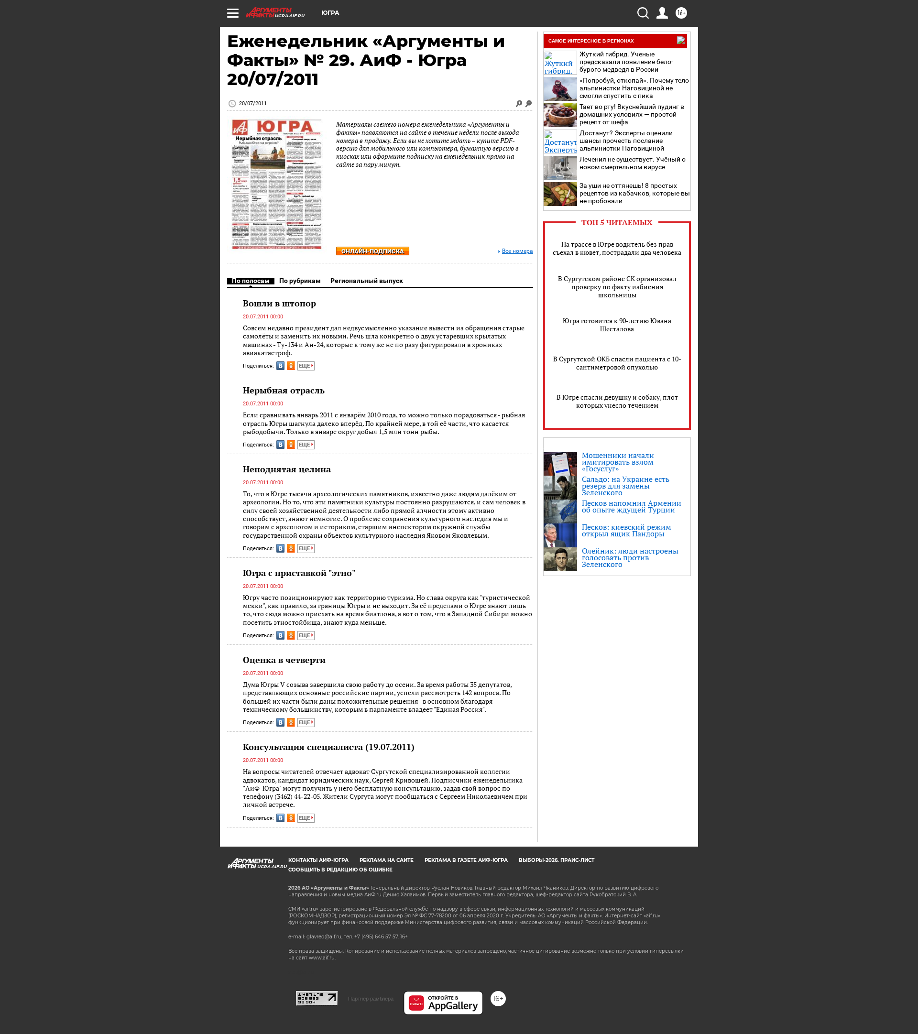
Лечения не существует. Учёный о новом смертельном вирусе (632, 163)
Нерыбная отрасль (284, 390)
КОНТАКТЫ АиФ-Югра (318, 860)
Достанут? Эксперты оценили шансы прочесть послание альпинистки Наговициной (626, 140)
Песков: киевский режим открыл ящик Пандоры (626, 530)
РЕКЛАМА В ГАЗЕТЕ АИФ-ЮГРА (466, 860)
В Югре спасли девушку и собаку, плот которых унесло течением (617, 401)
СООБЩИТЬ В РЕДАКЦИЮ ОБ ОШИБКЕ (340, 870)
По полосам (251, 280)
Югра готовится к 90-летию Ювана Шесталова (617, 324)
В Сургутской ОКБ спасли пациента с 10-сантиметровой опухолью (617, 363)
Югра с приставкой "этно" (299, 572)
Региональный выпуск (366, 280)
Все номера (517, 251)
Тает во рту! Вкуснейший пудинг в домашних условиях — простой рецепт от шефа (631, 114)
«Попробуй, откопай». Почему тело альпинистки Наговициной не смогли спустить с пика (634, 87)
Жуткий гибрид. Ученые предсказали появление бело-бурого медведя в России (626, 61)
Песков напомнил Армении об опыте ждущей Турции (631, 506)
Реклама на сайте (387, 860)
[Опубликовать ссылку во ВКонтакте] (280, 365)
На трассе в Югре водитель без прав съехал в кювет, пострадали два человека (617, 248)
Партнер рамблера (370, 998)
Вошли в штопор (279, 303)
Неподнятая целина (287, 469)
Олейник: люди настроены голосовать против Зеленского (630, 557)
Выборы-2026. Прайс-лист (556, 860)
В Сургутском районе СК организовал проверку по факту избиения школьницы (617, 286)
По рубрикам (300, 280)
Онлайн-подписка (372, 251)
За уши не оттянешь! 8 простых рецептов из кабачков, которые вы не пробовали (634, 193)
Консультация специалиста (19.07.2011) (329, 746)
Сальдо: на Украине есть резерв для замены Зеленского (625, 486)
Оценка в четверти (284, 659)
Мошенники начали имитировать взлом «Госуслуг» (618, 462)
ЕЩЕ (305, 366)
